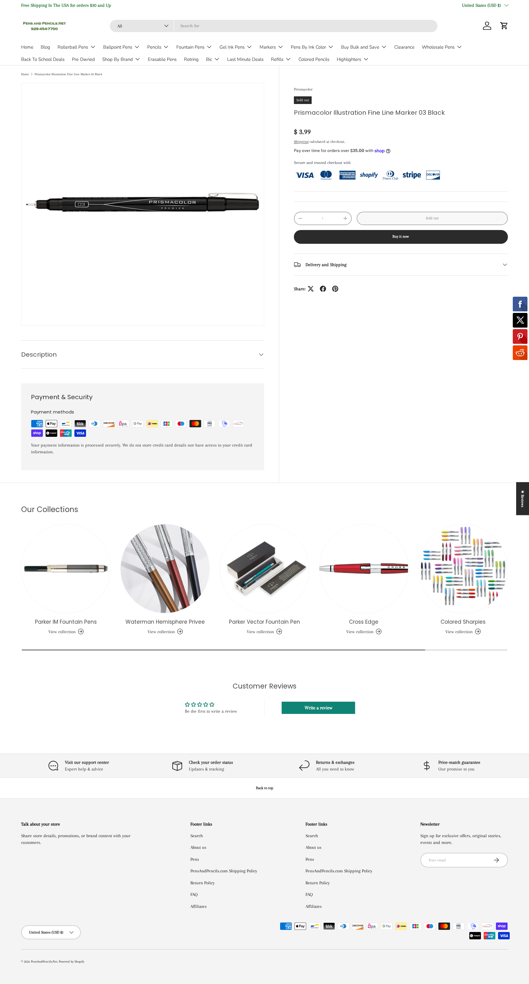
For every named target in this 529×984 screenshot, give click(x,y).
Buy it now (400, 236)
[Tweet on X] (311, 289)
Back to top (264, 788)
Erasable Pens (162, 59)
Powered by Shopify (71, 962)
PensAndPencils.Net (44, 962)
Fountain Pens (190, 47)
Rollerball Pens (73, 47)
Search (196, 835)
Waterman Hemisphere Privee (165, 622)
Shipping (301, 141)
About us (198, 847)
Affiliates (198, 906)
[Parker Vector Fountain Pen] (264, 568)
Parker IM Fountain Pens (66, 622)
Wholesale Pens (438, 47)
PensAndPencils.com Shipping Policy (223, 870)
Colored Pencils (313, 59)
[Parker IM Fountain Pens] (65, 568)
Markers (268, 47)
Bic (209, 59)
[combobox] (273, 26)
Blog (45, 47)
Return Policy (202, 882)
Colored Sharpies (463, 622)
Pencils (154, 47)
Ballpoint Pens (117, 47)
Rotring (191, 59)
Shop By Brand (117, 59)
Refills (277, 59)
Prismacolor (303, 89)
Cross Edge (363, 622)
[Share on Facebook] (323, 289)
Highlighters (349, 59)
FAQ (194, 894)
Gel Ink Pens (232, 47)
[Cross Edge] (363, 568)
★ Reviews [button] (522, 498)
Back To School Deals (43, 59)
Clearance (404, 47)
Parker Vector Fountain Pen (264, 622)
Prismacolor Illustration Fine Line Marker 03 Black (68, 74)
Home (27, 47)
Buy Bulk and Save (360, 47)
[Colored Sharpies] (463, 568)
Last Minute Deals (245, 59)
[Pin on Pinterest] (335, 289)
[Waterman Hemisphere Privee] (165, 568)
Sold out (432, 218)
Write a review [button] (318, 708)
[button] (504, 25)
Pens (194, 859)
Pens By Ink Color (308, 47)
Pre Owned (83, 59)
